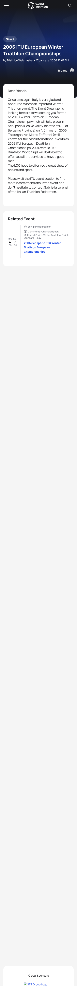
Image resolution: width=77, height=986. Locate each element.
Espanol (62, 70)
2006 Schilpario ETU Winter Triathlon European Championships (42, 247)
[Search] (70, 5)
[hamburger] (6, 5)
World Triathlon (38, 5)
